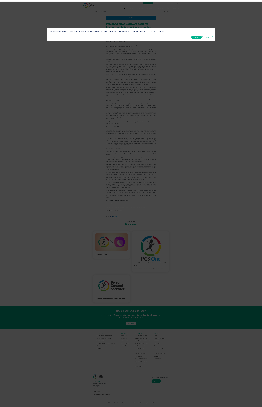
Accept (196, 37)
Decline (207, 37)
